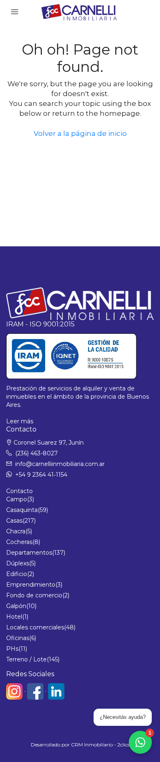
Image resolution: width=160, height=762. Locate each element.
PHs (12, 648)
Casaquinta (22, 510)
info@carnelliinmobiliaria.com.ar (60, 464)
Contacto (19, 491)
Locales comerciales (35, 627)
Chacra (15, 531)
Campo (16, 499)
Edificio (16, 574)
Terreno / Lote (26, 659)
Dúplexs (17, 563)
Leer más (19, 421)
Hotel (14, 616)
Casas (14, 520)
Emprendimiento (30, 584)
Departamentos (29, 552)
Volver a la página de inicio (80, 133)
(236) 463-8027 (36, 453)
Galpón (16, 606)
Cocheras (19, 542)
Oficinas (17, 638)
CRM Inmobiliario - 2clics (100, 744)
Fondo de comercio (34, 595)
